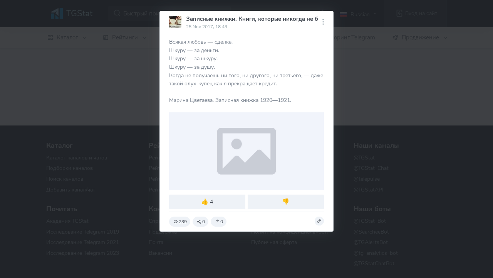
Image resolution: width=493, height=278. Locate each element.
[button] (319, 221)
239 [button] (183, 222)
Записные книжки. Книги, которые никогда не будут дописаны (272, 19)
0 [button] (203, 222)
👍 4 (207, 201)
